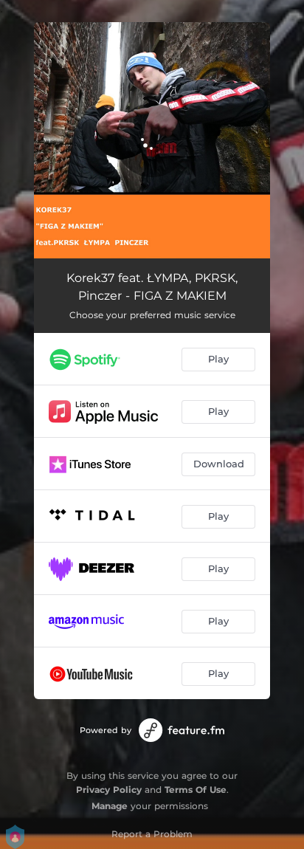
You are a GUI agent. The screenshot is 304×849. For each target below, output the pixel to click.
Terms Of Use (196, 789)
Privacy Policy (109, 789)
